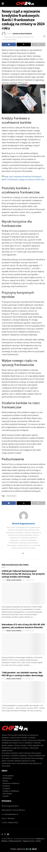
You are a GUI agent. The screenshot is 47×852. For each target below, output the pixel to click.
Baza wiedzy (7, 794)
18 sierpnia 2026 (29, 630)
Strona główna (8, 776)
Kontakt (6, 796)
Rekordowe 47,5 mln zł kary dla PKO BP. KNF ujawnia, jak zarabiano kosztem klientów (23, 626)
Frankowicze (11, 496)
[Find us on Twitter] (5, 834)
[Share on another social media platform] (38, 44)
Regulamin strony (28, 841)
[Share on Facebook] (9, 44)
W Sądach (6, 788)
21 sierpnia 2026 (29, 580)
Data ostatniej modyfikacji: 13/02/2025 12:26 (19, 37)
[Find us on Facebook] (2, 834)
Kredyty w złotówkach (11, 791)
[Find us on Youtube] (8, 834)
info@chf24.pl (12, 822)
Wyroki (5, 781)
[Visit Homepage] (25, 3)
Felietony (6, 786)
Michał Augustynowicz (22, 34)
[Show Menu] (3, 3)
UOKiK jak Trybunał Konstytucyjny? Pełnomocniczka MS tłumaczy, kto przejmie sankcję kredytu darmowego (23, 574)
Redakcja (4, 841)
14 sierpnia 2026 (29, 678)
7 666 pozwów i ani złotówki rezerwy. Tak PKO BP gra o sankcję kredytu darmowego (22, 674)
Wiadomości (7, 778)
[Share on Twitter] (24, 44)
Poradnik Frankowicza (11, 783)
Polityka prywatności (15, 841)
